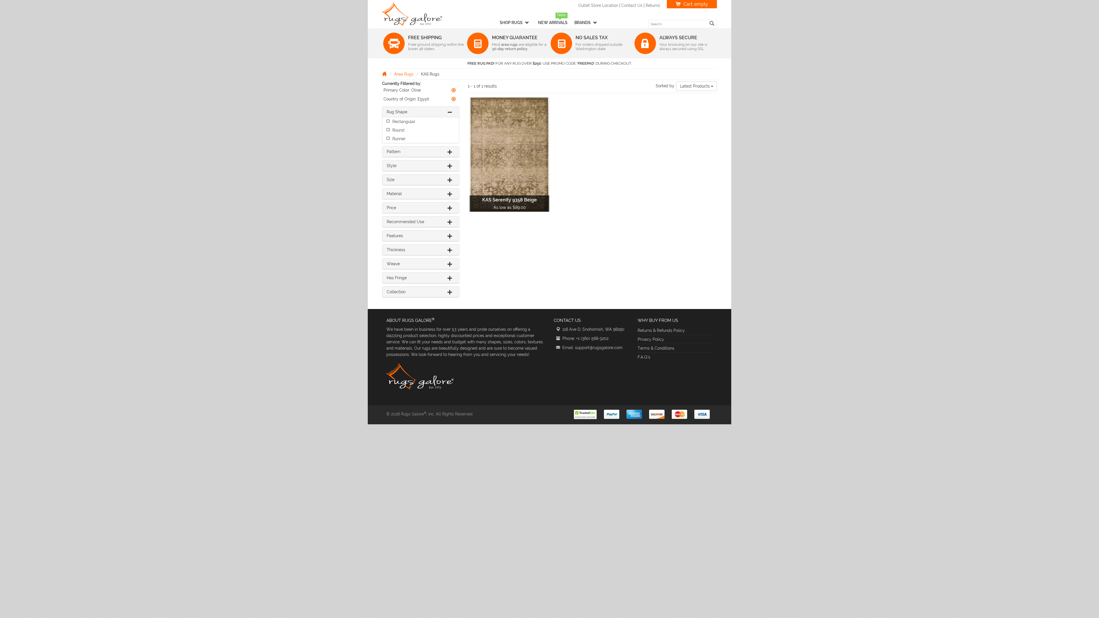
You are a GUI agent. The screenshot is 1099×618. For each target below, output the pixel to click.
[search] (712, 23)
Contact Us (632, 5)
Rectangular (403, 121)
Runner (399, 138)
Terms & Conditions (656, 348)
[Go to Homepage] (384, 74)
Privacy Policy (651, 339)
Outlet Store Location (598, 5)
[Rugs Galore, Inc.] (412, 14)
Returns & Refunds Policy (661, 330)
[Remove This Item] (453, 90)
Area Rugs (404, 74)
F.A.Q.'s (644, 357)
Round (398, 130)
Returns (653, 5)
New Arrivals (553, 22)
